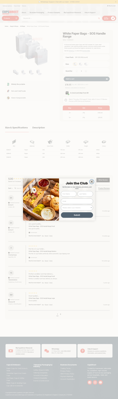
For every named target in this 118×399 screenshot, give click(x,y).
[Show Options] (91, 207)
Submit (77, 215)
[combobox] (76, 207)
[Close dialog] (91, 181)
